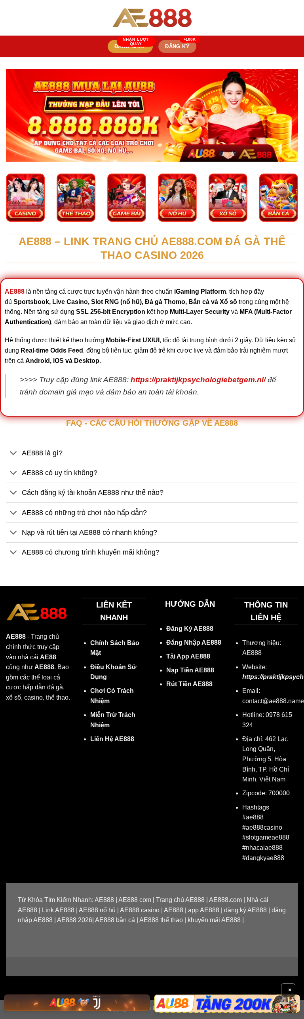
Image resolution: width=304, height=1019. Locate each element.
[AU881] (77, 1002)
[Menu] (10, 17)
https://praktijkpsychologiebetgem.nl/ (198, 380)
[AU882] (227, 1003)
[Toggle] (13, 453)
